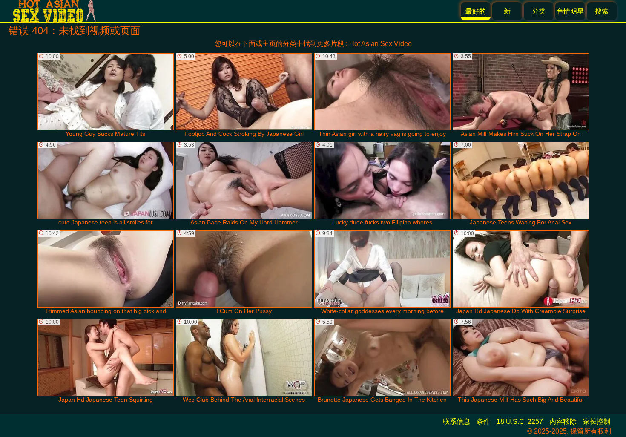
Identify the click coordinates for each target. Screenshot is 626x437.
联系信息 (456, 421)
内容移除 (563, 421)
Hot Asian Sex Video (380, 43)
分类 (539, 11)
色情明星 (570, 11)
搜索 (602, 11)
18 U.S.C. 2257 (520, 421)
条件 (483, 421)
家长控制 (596, 421)
